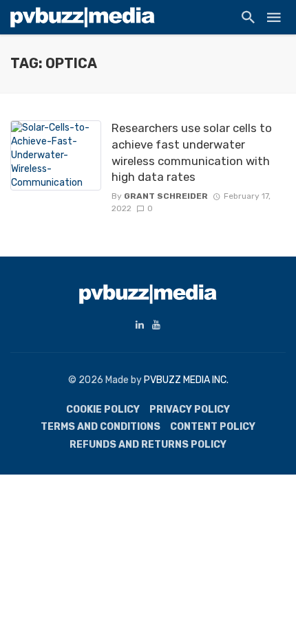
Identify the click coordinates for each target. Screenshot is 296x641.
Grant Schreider (166, 196)
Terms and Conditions (100, 427)
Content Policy (212, 427)
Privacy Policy (189, 409)
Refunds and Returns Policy (148, 444)
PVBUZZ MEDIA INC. (186, 380)
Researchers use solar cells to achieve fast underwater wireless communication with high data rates (192, 152)
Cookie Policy (103, 409)
